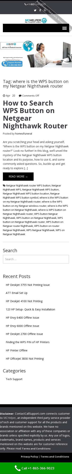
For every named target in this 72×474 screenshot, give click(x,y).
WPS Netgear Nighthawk (40, 230)
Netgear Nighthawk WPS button (40, 189)
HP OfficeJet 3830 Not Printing (25, 358)
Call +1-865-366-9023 (38, 468)
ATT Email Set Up (16, 293)
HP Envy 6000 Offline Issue (22, 326)
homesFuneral (23, 133)
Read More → (18, 176)
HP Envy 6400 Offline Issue (22, 317)
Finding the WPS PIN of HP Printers (28, 342)
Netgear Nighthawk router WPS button (28, 185)
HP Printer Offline (16, 350)
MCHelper (9, 418)
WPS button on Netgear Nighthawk (36, 218)
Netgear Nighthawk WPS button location (26, 193)
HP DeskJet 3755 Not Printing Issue (28, 285)
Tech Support (14, 379)
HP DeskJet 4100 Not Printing (24, 301)
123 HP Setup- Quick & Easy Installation (30, 309)
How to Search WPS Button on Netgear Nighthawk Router (35, 114)
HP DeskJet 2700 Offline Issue (24, 334)
